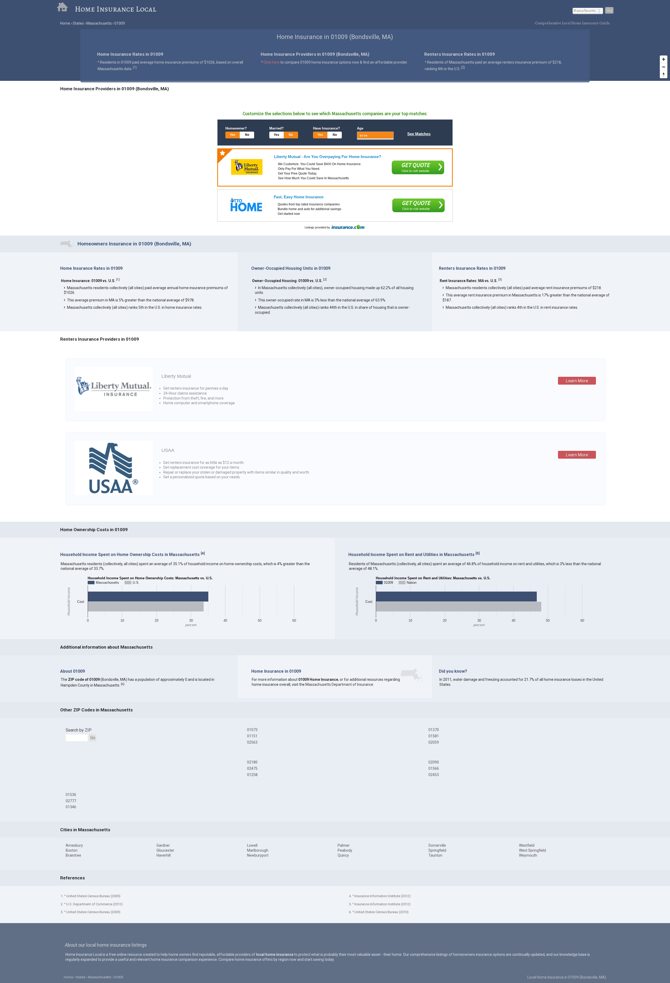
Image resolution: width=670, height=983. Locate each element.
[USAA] (114, 494)
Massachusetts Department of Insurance (339, 684)
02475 (252, 768)
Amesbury (74, 845)
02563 (252, 742)
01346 (71, 807)
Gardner (163, 845)
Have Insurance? (326, 128)
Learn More (577, 380)
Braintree (73, 855)
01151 (252, 736)
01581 (433, 736)
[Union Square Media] (246, 204)
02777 (71, 801)
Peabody (345, 850)
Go (609, 10)
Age (360, 128)
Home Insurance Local (115, 9)
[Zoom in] (663, 59)
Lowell (252, 845)
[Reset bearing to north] (663, 74)
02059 (433, 742)
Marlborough (257, 850)
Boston (71, 850)
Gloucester (165, 850)
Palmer (344, 845)
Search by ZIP (79, 730)
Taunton (435, 855)
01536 (71, 795)
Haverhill (164, 855)
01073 (252, 730)
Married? (276, 128)
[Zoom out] (663, 67)
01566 (433, 768)
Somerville (437, 845)
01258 (252, 775)
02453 (433, 775)
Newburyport (258, 855)
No (247, 135)
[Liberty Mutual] (247, 167)
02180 (252, 762)
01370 (433, 730)
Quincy (343, 855)
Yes (232, 135)
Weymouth (528, 855)
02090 (433, 762)
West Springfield (532, 850)
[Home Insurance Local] (66, 9)
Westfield (526, 845)
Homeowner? (236, 128)
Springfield (437, 850)
